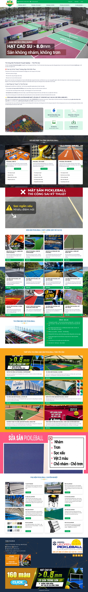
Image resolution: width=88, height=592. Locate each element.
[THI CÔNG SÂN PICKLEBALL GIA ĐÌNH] (63, 363)
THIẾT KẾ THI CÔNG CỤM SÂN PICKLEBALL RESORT (57, 396)
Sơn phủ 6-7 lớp (37, 175)
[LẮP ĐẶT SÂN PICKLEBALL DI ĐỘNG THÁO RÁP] (14, 297)
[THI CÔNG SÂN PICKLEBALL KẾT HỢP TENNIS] (34, 269)
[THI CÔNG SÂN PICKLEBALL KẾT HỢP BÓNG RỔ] (14, 269)
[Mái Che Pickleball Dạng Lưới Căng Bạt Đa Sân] (24, 334)
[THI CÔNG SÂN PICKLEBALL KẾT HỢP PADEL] (73, 269)
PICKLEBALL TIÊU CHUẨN (36, 5)
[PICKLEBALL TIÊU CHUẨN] (44, 152)
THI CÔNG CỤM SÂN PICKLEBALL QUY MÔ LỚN (16, 396)
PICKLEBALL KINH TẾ (22, 5)
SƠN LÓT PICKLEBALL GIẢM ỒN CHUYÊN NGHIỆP (33, 252)
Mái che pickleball (68, 483)
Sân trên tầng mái (64, 179)
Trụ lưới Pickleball (29, 483)
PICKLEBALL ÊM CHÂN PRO (65, 5)
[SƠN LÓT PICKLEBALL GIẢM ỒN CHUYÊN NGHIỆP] (34, 242)
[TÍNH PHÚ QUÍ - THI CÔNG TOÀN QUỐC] (10, 3)
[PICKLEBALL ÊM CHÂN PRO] (70, 152)
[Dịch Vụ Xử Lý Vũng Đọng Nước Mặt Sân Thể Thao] (44, 207)
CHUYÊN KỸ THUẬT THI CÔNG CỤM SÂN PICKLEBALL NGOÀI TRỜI (20, 421)
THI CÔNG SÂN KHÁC (79, 5)
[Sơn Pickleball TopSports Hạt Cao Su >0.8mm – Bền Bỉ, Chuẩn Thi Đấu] (44, 32)
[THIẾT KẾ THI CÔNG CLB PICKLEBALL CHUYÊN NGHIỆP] (24, 363)
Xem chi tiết (18, 168)
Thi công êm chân (64, 172)
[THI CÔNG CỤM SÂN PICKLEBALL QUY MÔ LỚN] (24, 387)
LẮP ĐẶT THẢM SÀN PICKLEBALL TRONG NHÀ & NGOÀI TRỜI (33, 307)
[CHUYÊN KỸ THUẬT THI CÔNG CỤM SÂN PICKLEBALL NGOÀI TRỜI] (24, 412)
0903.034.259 (21, 1)
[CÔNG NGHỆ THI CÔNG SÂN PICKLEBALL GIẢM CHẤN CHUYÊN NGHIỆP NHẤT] (63, 412)
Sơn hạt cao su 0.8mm (65, 175)
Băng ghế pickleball (29, 509)
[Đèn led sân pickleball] (53, 527)
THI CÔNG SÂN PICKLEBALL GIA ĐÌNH (54, 372)
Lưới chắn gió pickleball (69, 509)
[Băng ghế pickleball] (14, 514)
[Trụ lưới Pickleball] (14, 488)
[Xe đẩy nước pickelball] (14, 501)
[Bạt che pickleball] (14, 527)
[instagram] (76, 555)
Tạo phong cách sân (64, 181)
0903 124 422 (16, 548)
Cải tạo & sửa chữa (38, 177)
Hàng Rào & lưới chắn (38, 181)
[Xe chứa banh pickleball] (53, 501)
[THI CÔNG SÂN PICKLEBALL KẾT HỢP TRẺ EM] (73, 297)
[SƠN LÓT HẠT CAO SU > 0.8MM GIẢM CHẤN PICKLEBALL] (14, 242)
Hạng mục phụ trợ (11, 179)
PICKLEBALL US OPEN (50, 5)
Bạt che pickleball (29, 522)
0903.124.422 (26, 1)
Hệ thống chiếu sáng (38, 179)
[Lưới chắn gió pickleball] (53, 514)
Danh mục (8, 260)
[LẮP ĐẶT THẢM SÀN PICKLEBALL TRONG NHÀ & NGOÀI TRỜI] (34, 297)
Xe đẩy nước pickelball (30, 496)
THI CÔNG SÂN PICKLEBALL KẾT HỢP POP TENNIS (53, 307)
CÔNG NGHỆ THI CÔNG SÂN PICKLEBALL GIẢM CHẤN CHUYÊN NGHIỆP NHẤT (63, 421)
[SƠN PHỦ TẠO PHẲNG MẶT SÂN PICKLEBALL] (53, 242)
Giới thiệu (76, 1)
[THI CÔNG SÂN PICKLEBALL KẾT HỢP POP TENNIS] (53, 297)
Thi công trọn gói (11, 172)
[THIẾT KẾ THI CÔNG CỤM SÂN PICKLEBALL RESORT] (63, 387)
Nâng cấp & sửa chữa (12, 177)
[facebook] (74, 555)
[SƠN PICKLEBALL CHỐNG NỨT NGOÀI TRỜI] (73, 242)
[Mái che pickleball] (53, 488)
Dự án (82, 1)
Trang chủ (70, 1)
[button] (42, 57)
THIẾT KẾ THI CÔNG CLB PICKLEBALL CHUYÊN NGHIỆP (18, 372)
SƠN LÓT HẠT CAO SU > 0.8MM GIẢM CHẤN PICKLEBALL (14, 252)
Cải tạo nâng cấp (64, 177)
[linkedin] (79, 555)
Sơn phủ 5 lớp (10, 175)
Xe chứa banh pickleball (69, 496)
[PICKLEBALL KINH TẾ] (17, 152)
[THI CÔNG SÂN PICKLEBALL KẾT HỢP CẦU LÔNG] (53, 269)
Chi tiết (28, 492)
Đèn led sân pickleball (69, 522)
